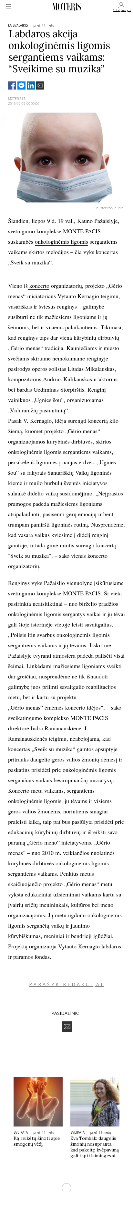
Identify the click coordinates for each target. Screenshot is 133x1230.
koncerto (38, 285)
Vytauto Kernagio (78, 296)
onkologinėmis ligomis (61, 241)
